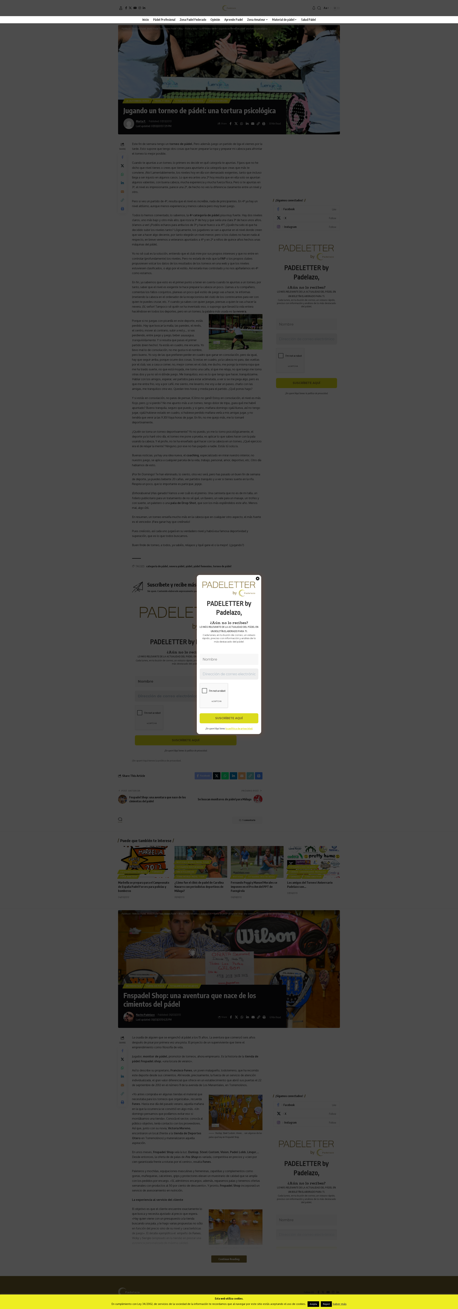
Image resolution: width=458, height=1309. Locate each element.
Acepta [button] (313, 1304)
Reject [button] (326, 1304)
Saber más (340, 1304)
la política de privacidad (239, 728)
